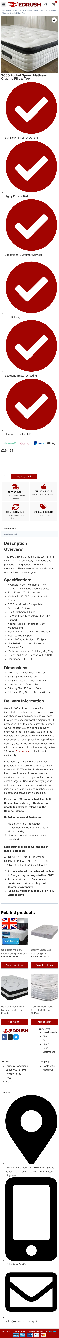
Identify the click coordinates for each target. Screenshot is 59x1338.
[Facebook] (4, 1037)
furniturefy (52, 1331)
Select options (14, 965)
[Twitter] (16, 1037)
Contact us (22, 751)
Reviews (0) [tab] (10, 534)
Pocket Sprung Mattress (28, 10)
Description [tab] (10, 528)
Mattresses (12, 10)
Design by (43, 1331)
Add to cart (24, 476)
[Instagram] (10, 1037)
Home (4, 10)
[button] (3, 4)
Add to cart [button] (15, 1021)
